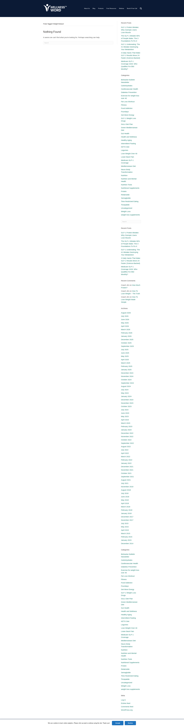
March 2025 (125, 363)
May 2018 (125, 500)
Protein (124, 191)
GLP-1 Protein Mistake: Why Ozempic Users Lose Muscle (130, 29)
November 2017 (127, 520)
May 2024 (125, 393)
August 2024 (126, 386)
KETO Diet (125, 147)
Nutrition (124, 175)
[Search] (139, 8)
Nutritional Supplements (130, 188)
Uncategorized (126, 208)
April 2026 (125, 326)
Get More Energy (127, 115)
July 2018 (124, 493)
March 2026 (125, 329)
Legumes (124, 150)
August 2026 (126, 313)
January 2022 (126, 463)
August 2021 (126, 480)
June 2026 (125, 319)
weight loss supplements (130, 215)
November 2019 (127, 487)
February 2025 (126, 366)
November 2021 (127, 470)
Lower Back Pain (127, 157)
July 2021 (124, 483)
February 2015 (126, 537)
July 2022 (124, 450)
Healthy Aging (126, 140)
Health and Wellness (129, 137)
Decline (130, 723)
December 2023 (127, 400)
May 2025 (125, 356)
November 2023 (127, 403)
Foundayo (125, 112)
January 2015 (126, 540)
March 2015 (125, 533)
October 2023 (126, 406)
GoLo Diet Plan (127, 124)
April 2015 (125, 530)
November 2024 (127, 376)
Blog (94, 8)
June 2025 (125, 353)
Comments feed (127, 707)
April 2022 (125, 453)
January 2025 (126, 370)
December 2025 (127, 340)
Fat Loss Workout (128, 102)
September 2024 (127, 383)
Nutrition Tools (126, 185)
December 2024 (127, 373)
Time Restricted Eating (129, 201)
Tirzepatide (125, 205)
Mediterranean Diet (128, 166)
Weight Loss (126, 211)
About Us (87, 8)
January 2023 (126, 430)
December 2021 (127, 467)
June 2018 (125, 497)
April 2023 (125, 420)
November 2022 (127, 436)
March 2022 (125, 457)
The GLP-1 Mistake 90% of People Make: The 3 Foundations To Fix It (130, 38)
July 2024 (124, 390)
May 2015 (125, 527)
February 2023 (126, 426)
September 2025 (127, 346)
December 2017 (127, 517)
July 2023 (124, 410)
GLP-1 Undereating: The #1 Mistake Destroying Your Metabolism (130, 46)
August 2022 (126, 447)
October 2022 (126, 440)
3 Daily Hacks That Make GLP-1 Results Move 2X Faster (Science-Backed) (130, 55)
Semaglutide (126, 198)
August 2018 (126, 490)
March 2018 (125, 507)
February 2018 (126, 510)
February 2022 (126, 460)
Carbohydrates (126, 86)
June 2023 (125, 413)
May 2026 (125, 323)
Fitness (124, 105)
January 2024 (126, 396)
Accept (117, 723)
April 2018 (125, 503)
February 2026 (126, 333)
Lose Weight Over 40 (129, 154)
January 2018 (126, 513)
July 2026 (124, 316)
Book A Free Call (132, 8)
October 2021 (126, 473)
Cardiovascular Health (129, 89)
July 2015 (124, 523)
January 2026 (126, 336)
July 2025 (124, 350)
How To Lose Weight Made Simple (129, 299)
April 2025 (125, 360)
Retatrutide (125, 195)
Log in (123, 700)
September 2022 (127, 443)
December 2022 (127, 433)
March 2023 (125, 423)
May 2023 (125, 416)
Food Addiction (126, 108)
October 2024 (126, 380)
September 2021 (127, 477)
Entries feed (125, 703)
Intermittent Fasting (128, 144)
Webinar (121, 8)
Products (101, 8)
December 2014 (127, 543)
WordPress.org (127, 710)
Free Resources (111, 8)
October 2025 (126, 343)
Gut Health (125, 133)
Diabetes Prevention (129, 92)
